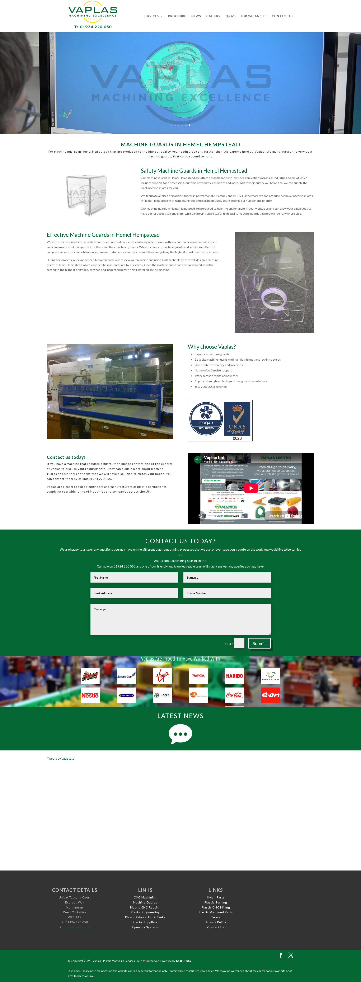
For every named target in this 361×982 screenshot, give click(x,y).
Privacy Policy (215, 922)
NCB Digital (184, 961)
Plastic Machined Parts (215, 912)
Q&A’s (231, 16)
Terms (215, 917)
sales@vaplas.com (76, 927)
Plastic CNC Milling (215, 907)
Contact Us (282, 16)
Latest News (180, 715)
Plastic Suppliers (145, 922)
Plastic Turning (215, 902)
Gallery (213, 16)
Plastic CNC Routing (145, 907)
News (196, 16)
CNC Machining (145, 897)
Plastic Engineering (145, 912)
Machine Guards (145, 902)
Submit (259, 643)
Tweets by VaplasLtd (60, 758)
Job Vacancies (254, 16)
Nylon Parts (216, 897)
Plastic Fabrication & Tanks (145, 917)
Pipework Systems (145, 927)
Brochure (177, 16)
